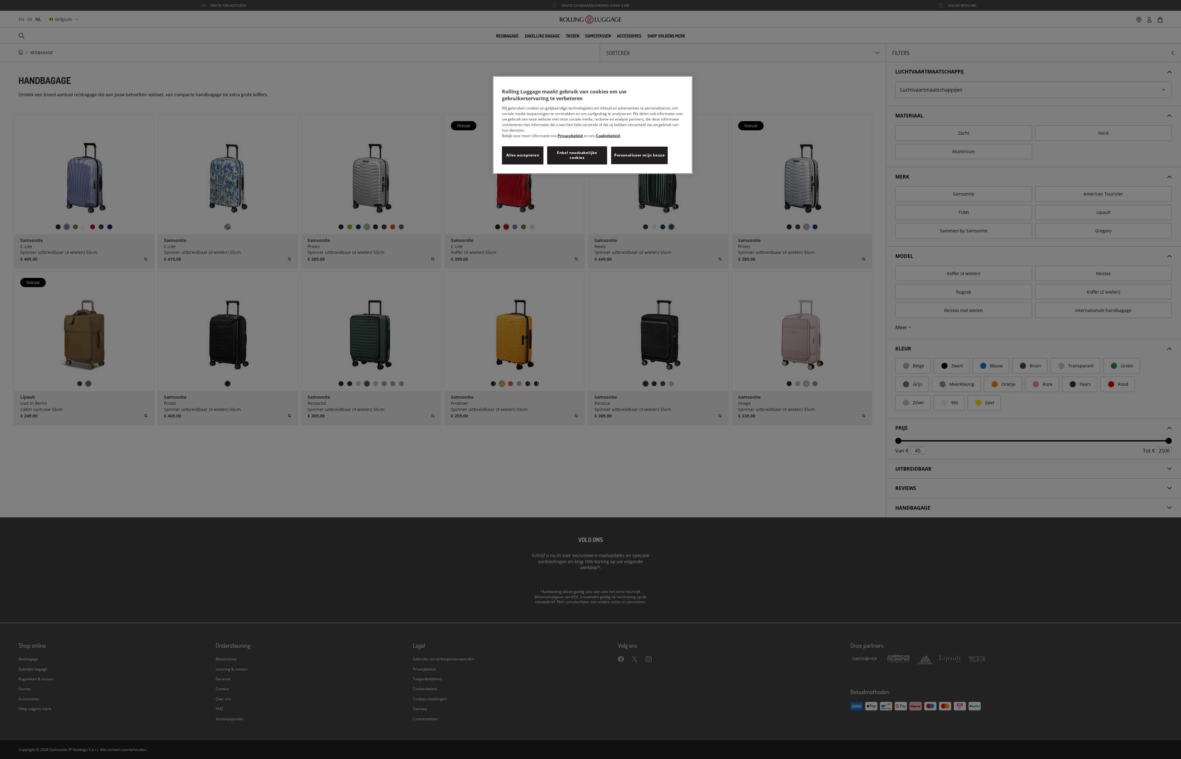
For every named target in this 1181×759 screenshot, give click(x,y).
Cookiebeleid (608, 135)
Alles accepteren (522, 155)
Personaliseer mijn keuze (639, 155)
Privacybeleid (570, 135)
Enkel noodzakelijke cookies (577, 155)
